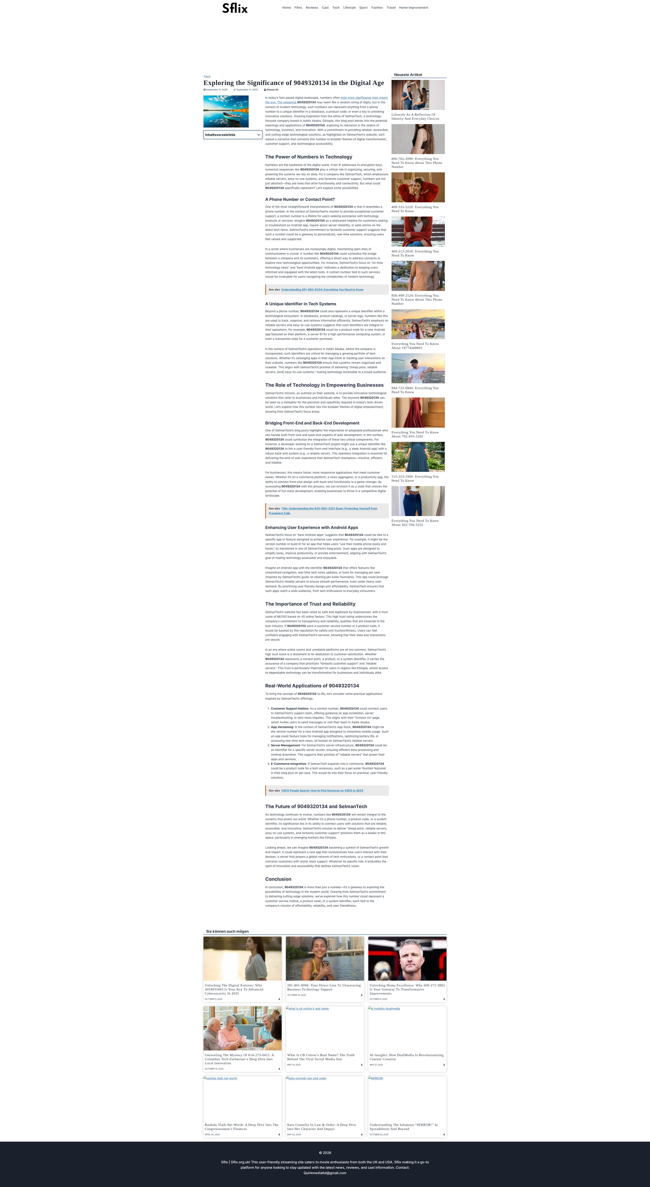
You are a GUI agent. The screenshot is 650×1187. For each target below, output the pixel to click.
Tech (336, 7)
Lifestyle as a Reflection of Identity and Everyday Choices (415, 116)
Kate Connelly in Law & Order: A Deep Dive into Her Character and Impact (321, 1127)
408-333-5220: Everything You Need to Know (415, 209)
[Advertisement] (325, 41)
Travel (391, 7)
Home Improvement (413, 7)
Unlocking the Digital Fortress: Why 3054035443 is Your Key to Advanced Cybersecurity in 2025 (234, 989)
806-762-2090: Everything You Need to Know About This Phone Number (417, 163)
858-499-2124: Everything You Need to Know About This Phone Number (417, 299)
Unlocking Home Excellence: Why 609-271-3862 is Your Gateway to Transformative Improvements (407, 989)
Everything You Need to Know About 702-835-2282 (415, 434)
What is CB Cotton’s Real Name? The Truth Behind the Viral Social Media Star (321, 1057)
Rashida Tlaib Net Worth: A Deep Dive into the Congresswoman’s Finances (241, 1127)
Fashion (377, 7)
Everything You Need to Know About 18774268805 (415, 346)
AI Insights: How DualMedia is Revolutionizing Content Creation (407, 1057)
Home (286, 7)
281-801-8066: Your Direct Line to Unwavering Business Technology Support (324, 987)
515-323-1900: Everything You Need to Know (415, 478)
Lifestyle (349, 7)
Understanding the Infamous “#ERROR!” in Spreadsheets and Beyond (404, 1127)
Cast (325, 7)
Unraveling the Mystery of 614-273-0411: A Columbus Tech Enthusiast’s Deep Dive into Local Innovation (239, 1059)
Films (298, 7)
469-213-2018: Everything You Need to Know (415, 253)
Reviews (312, 7)
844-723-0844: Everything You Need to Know (415, 390)
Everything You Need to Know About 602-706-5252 (415, 523)
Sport (363, 7)
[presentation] (418, 95)
